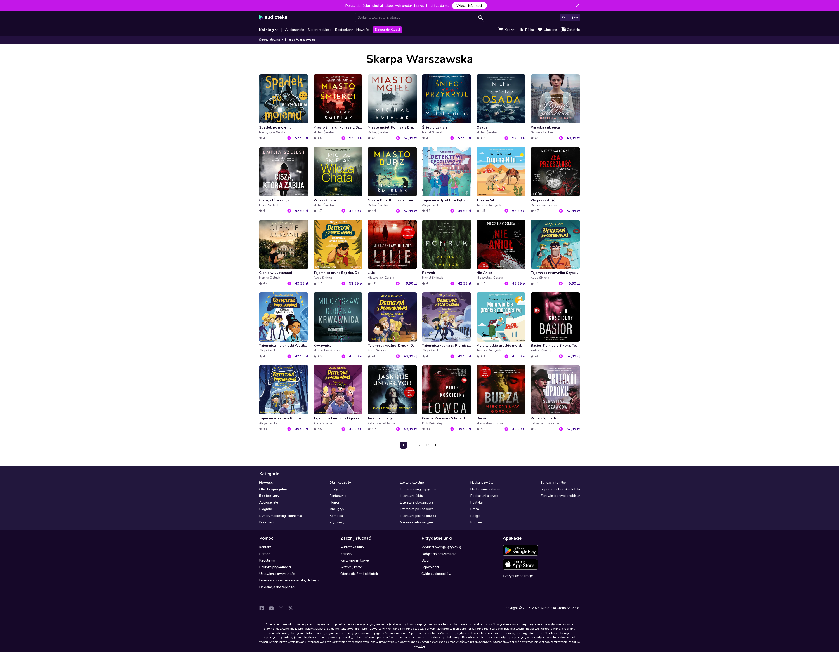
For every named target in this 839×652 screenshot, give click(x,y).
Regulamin (267, 560)
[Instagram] (281, 608)
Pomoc (264, 553)
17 (427, 445)
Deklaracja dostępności (277, 587)
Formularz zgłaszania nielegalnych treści (289, 580)
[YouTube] (271, 608)
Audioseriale (294, 29)
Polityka (476, 502)
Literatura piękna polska (418, 515)
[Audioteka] (273, 17)
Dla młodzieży (340, 482)
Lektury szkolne (412, 482)
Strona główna (269, 40)
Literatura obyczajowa (416, 502)
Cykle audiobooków (436, 573)
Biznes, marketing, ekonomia (280, 515)
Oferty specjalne (273, 489)
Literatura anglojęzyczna (418, 489)
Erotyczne (337, 489)
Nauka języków (481, 482)
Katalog (266, 29)
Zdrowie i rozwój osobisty (560, 495)
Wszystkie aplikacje (518, 576)
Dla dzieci (266, 522)
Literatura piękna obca (416, 509)
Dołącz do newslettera (438, 553)
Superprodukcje (319, 29)
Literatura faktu (411, 495)
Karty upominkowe (354, 560)
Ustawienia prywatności (277, 574)
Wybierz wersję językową (441, 547)
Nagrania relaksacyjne (416, 522)
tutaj (421, 646)
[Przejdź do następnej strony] (435, 445)
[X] (290, 608)
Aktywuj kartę (351, 567)
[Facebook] (261, 608)
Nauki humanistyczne (486, 489)
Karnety (346, 553)
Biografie (266, 509)
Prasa (474, 509)
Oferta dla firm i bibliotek (359, 573)
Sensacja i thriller (553, 482)
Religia (475, 515)
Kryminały (336, 522)
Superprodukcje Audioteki (560, 489)
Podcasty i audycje (484, 495)
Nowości (362, 29)
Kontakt (265, 547)
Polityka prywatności (275, 567)
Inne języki (337, 509)
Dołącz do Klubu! (387, 30)
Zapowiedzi (430, 567)
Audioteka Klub (352, 547)
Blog (425, 560)
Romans (476, 522)
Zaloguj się (570, 17)
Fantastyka (337, 495)
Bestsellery (344, 29)
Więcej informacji (469, 5)
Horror (334, 502)
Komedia (336, 515)
